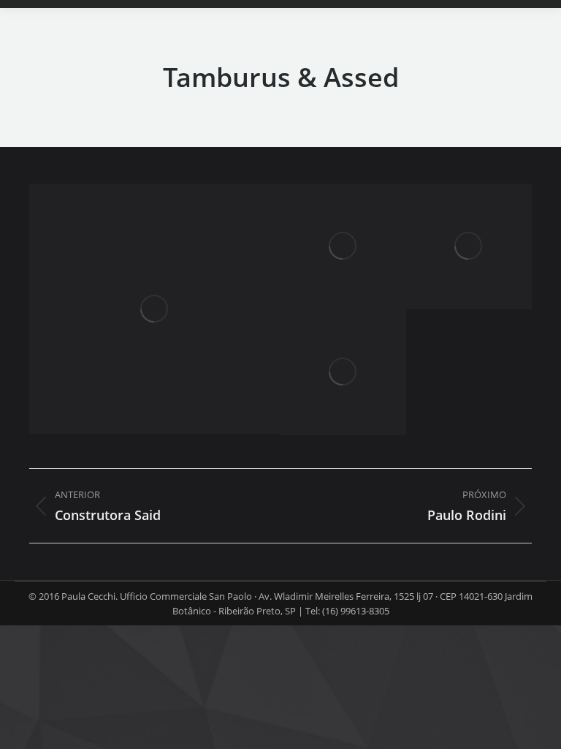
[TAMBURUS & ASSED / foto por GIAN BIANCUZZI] (154, 309)
